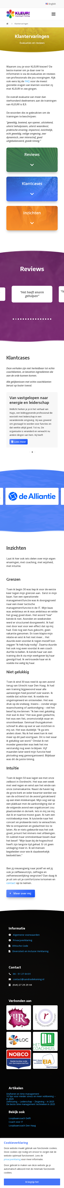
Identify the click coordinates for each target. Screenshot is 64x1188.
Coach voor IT (16, 1121)
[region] (32, 1163)
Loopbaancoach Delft (20, 1118)
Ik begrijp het (32, 1181)
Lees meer (20, 441)
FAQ (27, 81)
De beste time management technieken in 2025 (30, 1104)
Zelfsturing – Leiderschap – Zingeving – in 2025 (30, 1101)
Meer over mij (22, 893)
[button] (13, 319)
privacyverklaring (12, 1159)
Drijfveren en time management (22, 1093)
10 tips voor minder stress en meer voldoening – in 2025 (31, 1097)
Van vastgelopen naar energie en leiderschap (29, 400)
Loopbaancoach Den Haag (22, 1125)
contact (11, 883)
